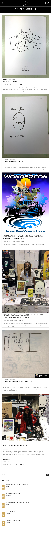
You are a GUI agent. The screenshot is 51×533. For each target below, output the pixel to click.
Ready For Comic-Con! (10, 82)
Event (4, 79)
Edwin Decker (34, 235)
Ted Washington (12, 79)
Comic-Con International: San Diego (16, 317)
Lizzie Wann (22, 236)
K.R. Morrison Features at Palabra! (13, 493)
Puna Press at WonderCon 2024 (14, 238)
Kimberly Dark (11, 236)
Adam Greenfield (6, 235)
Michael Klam (28, 236)
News (7, 79)
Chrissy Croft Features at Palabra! (13, 520)
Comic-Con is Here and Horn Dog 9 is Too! (17, 381)
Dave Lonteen (27, 235)
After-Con (6, 462)
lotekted (21, 84)
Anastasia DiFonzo (14, 235)
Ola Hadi (35, 236)
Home (20, 10)
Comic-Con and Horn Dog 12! (13, 161)
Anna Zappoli (21, 235)
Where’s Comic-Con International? (15, 445)
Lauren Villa (16, 236)
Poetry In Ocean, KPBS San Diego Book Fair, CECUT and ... (17, 502)
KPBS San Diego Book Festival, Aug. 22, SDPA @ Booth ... (17, 484)
